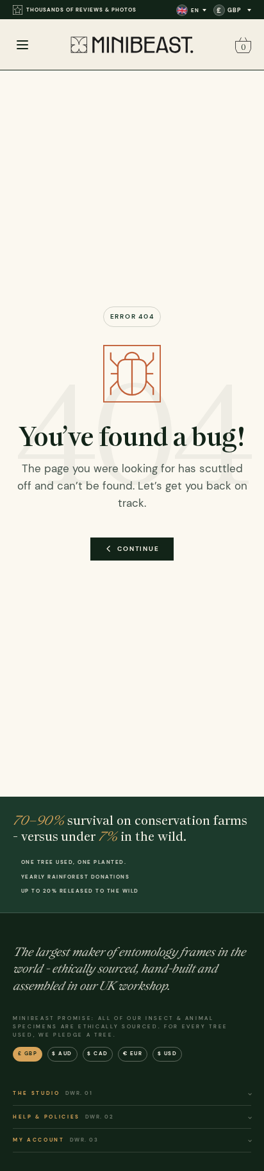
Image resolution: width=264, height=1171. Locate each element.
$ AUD (62, 1053)
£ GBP (28, 1053)
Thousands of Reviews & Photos (81, 9)
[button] (241, 45)
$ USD (167, 1053)
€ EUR (133, 1053)
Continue (138, 549)
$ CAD (97, 1053)
